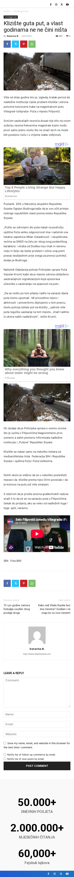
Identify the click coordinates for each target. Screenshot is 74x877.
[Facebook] (51, 5)
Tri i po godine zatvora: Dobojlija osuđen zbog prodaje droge (17, 609)
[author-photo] (37, 643)
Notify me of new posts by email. (25, 758)
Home (7, 11)
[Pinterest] (23, 44)
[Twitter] (61, 5)
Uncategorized (20, 11)
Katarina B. (13, 36)
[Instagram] (56, 5)
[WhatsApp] (32, 44)
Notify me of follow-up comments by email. (31, 754)
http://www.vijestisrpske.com (37, 654)
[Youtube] (67, 5)
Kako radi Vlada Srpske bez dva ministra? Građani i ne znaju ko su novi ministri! (54, 609)
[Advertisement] (37, 470)
